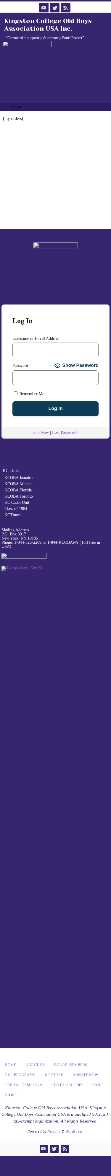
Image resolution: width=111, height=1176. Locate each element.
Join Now (41, 432)
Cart (97, 1085)
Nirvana (54, 1131)
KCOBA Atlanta (17, 484)
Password (20, 366)
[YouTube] (44, 7)
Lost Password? (65, 432)
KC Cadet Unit (16, 502)
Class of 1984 (15, 508)
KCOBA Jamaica (19, 477)
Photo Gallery (67, 1085)
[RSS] (65, 7)
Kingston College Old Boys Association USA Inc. (48, 24)
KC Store (54, 1075)
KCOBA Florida (18, 490)
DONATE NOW (85, 1075)
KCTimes (12, 515)
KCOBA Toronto (18, 496)
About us (35, 1065)
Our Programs (20, 1075)
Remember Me (31, 394)
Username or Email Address (35, 339)
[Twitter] (54, 7)
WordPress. (74, 1131)
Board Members (70, 1065)
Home (10, 1065)
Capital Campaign (23, 1085)
